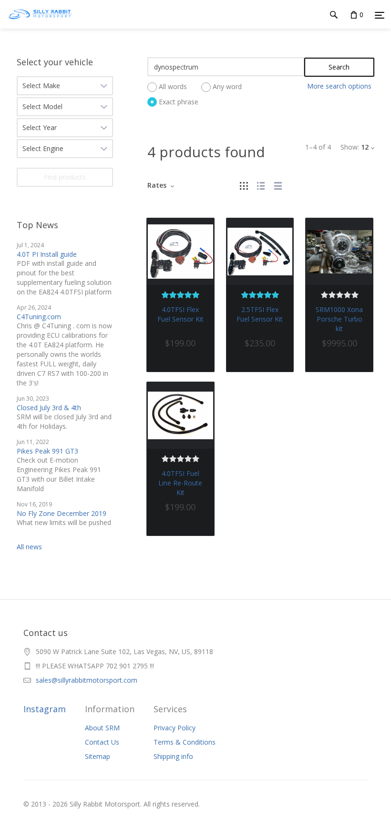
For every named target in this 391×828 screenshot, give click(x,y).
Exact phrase (178, 101)
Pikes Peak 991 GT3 (47, 450)
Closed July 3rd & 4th (49, 407)
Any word (227, 86)
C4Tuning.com (39, 316)
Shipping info (173, 756)
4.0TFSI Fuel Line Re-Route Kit (180, 483)
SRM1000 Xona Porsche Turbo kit (339, 319)
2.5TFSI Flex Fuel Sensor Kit (260, 314)
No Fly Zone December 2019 (61, 513)
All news (29, 546)
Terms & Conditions (185, 742)
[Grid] (243, 185)
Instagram (44, 709)
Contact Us (102, 742)
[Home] (40, 23)
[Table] (278, 185)
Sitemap (97, 756)
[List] (261, 185)
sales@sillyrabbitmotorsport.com (86, 680)
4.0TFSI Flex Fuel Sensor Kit (180, 314)
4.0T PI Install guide (47, 254)
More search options (339, 86)
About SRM (102, 727)
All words (173, 86)
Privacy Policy (175, 727)
